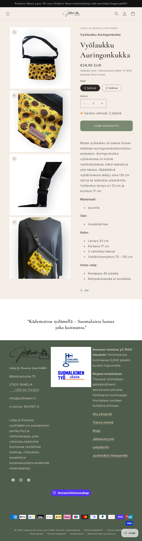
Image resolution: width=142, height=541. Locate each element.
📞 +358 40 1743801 (24, 390)
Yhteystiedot (77, 533)
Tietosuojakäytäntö (117, 530)
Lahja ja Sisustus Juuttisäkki (39, 530)
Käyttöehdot (37, 533)
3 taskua (90, 87)
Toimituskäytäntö (56, 533)
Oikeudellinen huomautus (101, 533)
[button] (8, 14)
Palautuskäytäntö (93, 530)
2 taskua (112, 87)
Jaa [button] (86, 290)
